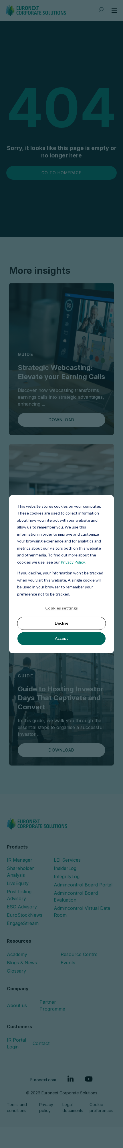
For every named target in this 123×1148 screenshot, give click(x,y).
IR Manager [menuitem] (19, 860)
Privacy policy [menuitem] (46, 1107)
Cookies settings (61, 608)
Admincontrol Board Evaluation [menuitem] (76, 896)
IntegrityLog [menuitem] (67, 876)
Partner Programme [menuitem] (52, 1005)
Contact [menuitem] (41, 1043)
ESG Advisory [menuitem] (22, 907)
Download (61, 419)
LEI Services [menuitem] (67, 860)
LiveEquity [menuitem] (18, 883)
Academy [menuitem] (17, 954)
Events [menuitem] (68, 962)
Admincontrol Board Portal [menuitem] (83, 885)
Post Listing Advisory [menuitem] (19, 895)
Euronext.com (43, 1079)
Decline (61, 623)
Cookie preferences (101, 1107)
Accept (61, 638)
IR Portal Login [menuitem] (16, 1043)
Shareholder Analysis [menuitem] (20, 871)
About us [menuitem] (17, 1005)
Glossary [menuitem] (16, 971)
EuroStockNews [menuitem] (24, 915)
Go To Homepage (61, 172)
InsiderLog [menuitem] (65, 868)
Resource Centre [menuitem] (79, 954)
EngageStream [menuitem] (23, 923)
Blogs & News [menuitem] (22, 962)
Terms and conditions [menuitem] (17, 1107)
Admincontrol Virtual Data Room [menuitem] (82, 911)
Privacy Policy (73, 562)
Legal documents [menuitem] (72, 1107)
